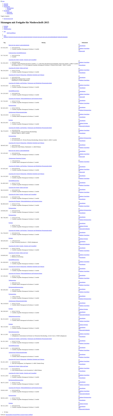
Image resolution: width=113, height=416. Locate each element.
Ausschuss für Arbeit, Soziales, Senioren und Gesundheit (22, 59)
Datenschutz (10, 13)
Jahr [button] (5, 31)
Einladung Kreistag (83, 123)
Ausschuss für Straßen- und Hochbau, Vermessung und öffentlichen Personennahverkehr (30, 83)
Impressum (9, 12)
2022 (19, 37)
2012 (44, 37)
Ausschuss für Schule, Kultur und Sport (18, 68)
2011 (47, 37)
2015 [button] (5, 35)
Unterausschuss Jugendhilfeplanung (17, 53)
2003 (66, 37)
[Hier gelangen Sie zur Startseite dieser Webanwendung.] (2, 1)
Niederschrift (81, 51)
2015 (37, 37)
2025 (12, 37)
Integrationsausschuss (14, 332)
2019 (27, 37)
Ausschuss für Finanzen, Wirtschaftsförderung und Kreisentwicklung (25, 98)
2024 (15, 37)
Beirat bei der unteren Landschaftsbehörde (19, 45)
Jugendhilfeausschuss (14, 91)
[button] (7, 6)
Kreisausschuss (12, 105)
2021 (22, 37)
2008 (54, 37)
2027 (7, 37)
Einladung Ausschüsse (83, 48)
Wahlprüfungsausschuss (14, 316)
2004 (64, 37)
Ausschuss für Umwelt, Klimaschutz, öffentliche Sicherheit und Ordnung (26, 75)
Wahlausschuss (12, 280)
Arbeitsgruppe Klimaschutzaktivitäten (18, 112)
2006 (59, 37)
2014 (39, 37)
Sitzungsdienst (19, 414)
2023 (17, 37)
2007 (56, 37)
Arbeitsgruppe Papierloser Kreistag (17, 158)
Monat (14, 33)
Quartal (10, 33)
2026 (10, 37)
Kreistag (11, 120)
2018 (29, 37)
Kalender (6, 5)
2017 (32, 37)
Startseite (6, 4)
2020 (24, 37)
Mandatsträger (10, 8)
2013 (42, 37)
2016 (34, 37)
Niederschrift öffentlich (84, 126)
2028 (5, 37)
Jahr (8, 33)
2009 (51, 37)
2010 (49, 37)
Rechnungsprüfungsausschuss (16, 287)
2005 (61, 37)
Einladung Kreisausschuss (84, 110)
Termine (6, 27)
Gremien (9, 9)
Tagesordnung (81, 45)
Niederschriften (7, 29)
